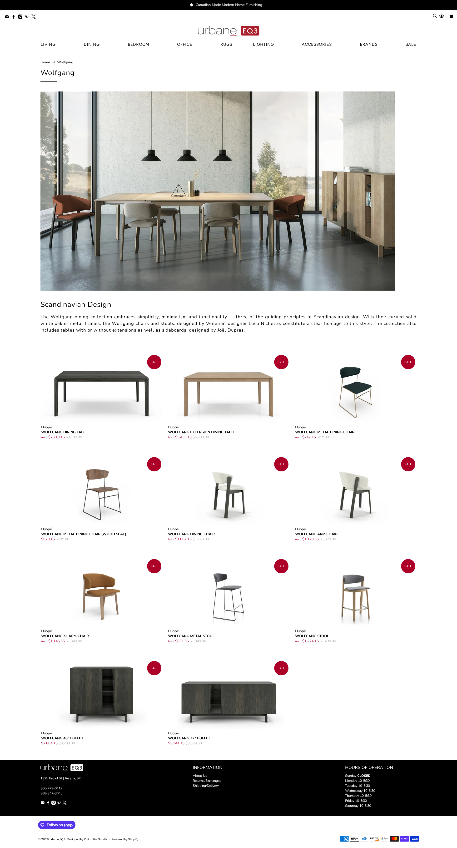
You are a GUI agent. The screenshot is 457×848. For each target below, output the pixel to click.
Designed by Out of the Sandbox (88, 839)
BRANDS (369, 44)
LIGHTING (263, 44)
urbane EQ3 (57, 839)
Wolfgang (65, 62)
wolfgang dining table (64, 432)
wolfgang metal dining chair (324, 432)
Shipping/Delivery (206, 785)
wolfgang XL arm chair (65, 636)
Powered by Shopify (124, 839)
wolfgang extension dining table (201, 432)
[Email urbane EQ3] (8, 17)
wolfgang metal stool (191, 636)
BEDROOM (138, 44)
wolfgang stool (312, 636)
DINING (92, 44)
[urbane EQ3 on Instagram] (21, 17)
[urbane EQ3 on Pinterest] (28, 17)
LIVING (48, 44)
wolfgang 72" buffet (189, 738)
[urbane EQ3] (228, 31)
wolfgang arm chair (316, 534)
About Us (200, 775)
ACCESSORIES (317, 44)
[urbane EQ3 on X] (34, 17)
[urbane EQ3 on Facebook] (14, 17)
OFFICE (184, 44)
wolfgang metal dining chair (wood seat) (83, 534)
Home (45, 62)
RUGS (226, 44)
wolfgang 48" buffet (62, 738)
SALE (411, 44)
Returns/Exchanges (207, 780)
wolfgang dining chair (191, 534)
